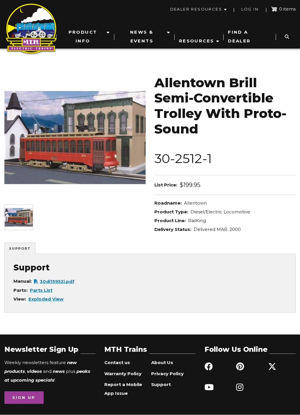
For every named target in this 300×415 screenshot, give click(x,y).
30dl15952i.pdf (57, 281)
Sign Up (23, 397)
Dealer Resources (196, 9)
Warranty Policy (123, 373)
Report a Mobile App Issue (123, 389)
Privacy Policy (167, 373)
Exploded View (46, 299)
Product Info (83, 36)
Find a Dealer (239, 36)
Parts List (41, 290)
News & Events (141, 36)
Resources (196, 41)
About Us (162, 362)
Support (20, 248)
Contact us (117, 362)
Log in (250, 9)
